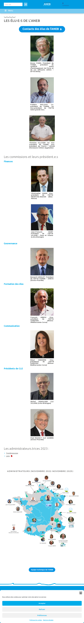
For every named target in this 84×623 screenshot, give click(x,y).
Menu (10, 10)
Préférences (42, 615)
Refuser (42, 609)
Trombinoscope (12, 453)
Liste (8, 456)
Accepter (42, 603)
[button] (81, 593)
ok (26, 4)
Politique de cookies (36, 620)
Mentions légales (48, 620)
